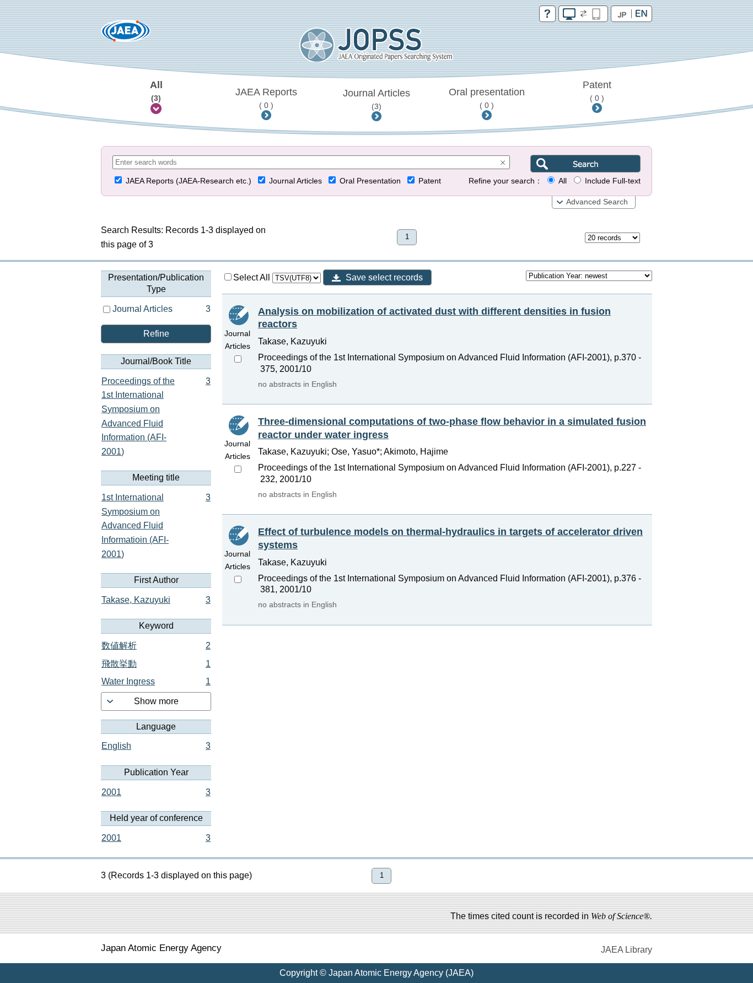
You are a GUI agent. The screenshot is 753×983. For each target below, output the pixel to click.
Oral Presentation (370, 181)
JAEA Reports (266, 98)
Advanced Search (597, 202)
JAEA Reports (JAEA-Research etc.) (188, 181)
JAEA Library (626, 949)
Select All (252, 277)
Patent (597, 90)
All (156, 90)
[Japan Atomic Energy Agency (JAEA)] (125, 34)
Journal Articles (376, 99)
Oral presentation (487, 98)
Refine (156, 333)
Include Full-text (613, 181)
